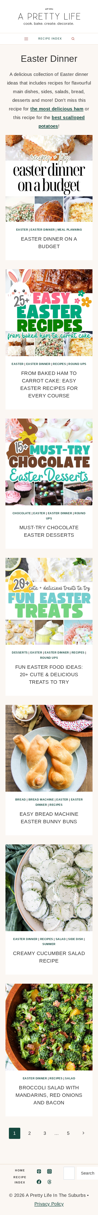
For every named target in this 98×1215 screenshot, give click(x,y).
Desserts (20, 652)
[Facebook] (39, 1181)
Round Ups (77, 364)
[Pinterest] (39, 1171)
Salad (61, 939)
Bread (20, 799)
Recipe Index (19, 1180)
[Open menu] (26, 38)
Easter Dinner (43, 229)
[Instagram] (49, 1171)
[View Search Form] (73, 39)
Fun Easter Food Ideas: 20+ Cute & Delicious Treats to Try (49, 674)
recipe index (50, 38)
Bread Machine (41, 799)
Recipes (59, 364)
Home (20, 1170)
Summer (49, 944)
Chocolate (22, 513)
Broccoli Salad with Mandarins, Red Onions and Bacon (48, 1095)
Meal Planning (69, 229)
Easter (22, 229)
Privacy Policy (49, 1203)
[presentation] (49, 178)
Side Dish (75, 939)
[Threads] (49, 1181)
